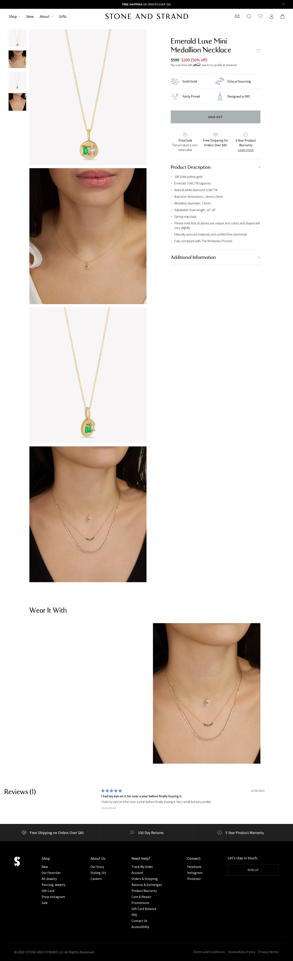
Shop (13, 16)
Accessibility (140, 927)
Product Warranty (144, 890)
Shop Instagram (53, 897)
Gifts (62, 16)
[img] (111, 790)
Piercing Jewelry (53, 884)
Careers (96, 878)
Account (137, 872)
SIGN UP (253, 870)
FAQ (134, 915)
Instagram (194, 872)
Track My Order (142, 866)
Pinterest (194, 878)
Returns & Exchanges (146, 884)
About (45, 16)
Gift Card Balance (143, 909)
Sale (45, 903)
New (30, 16)
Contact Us (139, 921)
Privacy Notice (268, 952)
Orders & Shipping (144, 878)
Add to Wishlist (258, 51)
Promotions (140, 903)
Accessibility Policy (241, 952)
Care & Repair (141, 897)
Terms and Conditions (209, 952)
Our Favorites (51, 872)
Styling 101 (98, 872)
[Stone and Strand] (146, 16)
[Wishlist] (260, 16)
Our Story (97, 866)
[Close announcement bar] (284, 4)
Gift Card (48, 890)
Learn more (246, 150)
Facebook (194, 866)
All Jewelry (49, 878)
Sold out (215, 117)
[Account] (271, 16)
